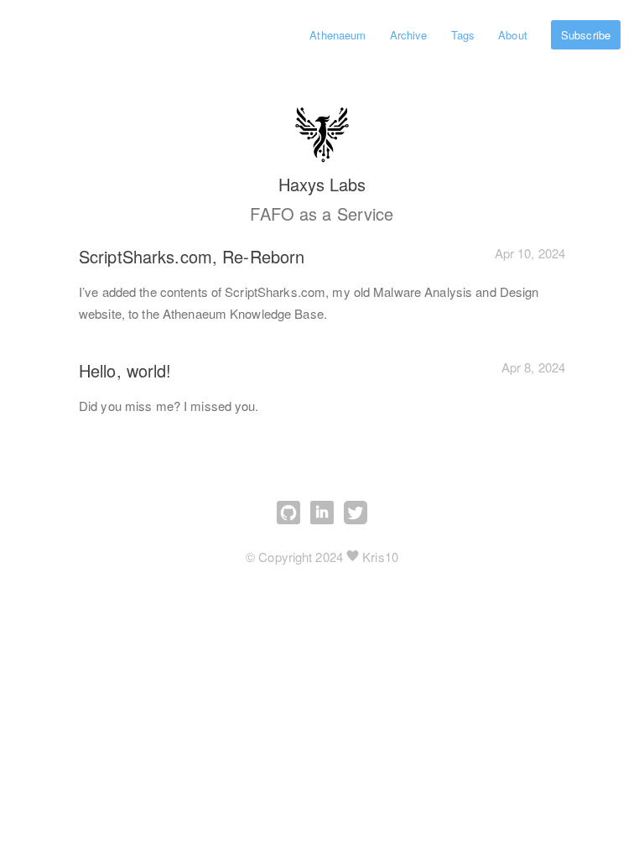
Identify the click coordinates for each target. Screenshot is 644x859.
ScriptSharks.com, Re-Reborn (191, 256)
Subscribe (585, 35)
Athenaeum (337, 35)
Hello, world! (125, 370)
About (512, 35)
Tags (463, 35)
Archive (409, 35)
